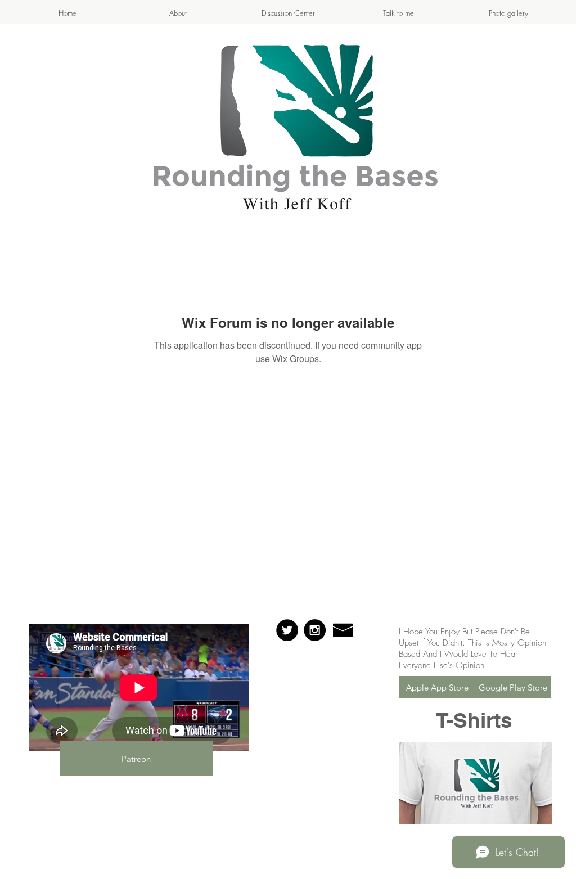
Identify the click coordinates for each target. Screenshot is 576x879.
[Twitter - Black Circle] (287, 630)
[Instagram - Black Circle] (315, 630)
